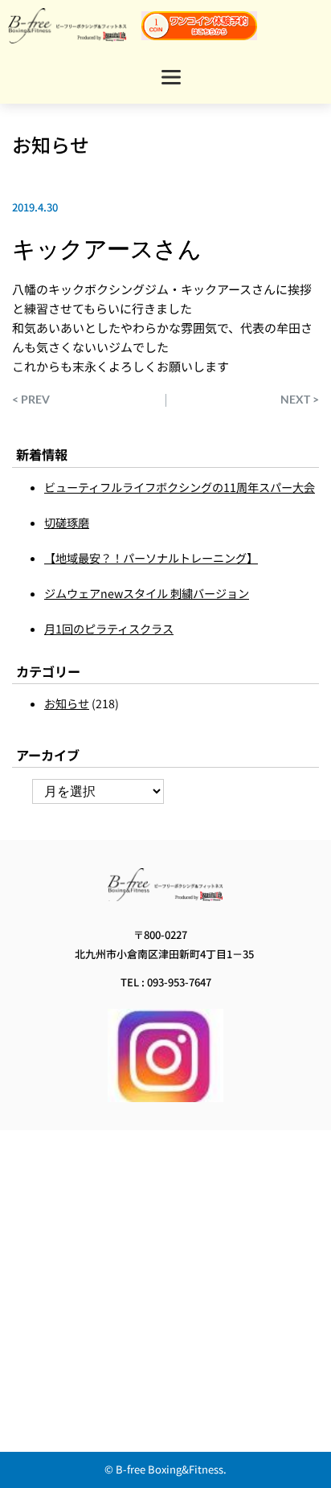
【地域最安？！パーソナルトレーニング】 (151, 558)
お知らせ (50, 144)
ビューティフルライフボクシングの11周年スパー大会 (179, 487)
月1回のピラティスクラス (109, 629)
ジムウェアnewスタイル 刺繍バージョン (146, 593)
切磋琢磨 (66, 522)
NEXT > (299, 399)
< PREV (31, 399)
